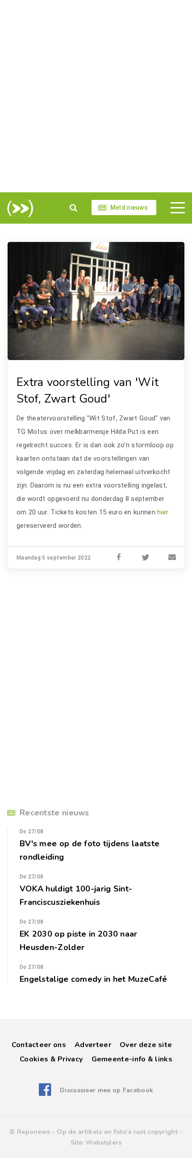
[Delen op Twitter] (145, 557)
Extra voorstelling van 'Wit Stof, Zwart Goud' (88, 390)
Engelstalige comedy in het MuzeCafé (93, 979)
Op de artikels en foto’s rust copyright (117, 1132)
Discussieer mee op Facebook (106, 1090)
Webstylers (103, 1142)
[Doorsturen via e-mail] (172, 557)
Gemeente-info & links (132, 1059)
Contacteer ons (39, 1045)
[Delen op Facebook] (118, 557)
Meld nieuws (129, 207)
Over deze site (146, 1045)
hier (162, 512)
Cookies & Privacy (51, 1059)
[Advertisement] (96, 96)
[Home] (18, 208)
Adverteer (93, 1045)
